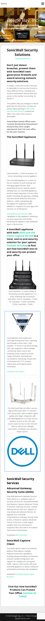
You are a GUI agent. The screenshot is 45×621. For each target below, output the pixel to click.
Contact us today (17, 245)
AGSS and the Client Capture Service (21, 234)
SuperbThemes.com (22, 618)
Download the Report (15, 371)
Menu (4, 3)
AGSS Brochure (21, 535)
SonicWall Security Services (17, 214)
